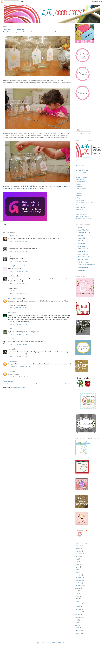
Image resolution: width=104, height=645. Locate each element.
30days (80, 227)
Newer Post (6, 384)
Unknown (10, 361)
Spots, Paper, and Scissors (86, 264)
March (77, 569)
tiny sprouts (81, 270)
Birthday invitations (81, 177)
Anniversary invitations (82, 168)
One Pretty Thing (83, 259)
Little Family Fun (83, 251)
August (77, 556)
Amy (9, 246)
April (76, 567)
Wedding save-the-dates (82, 216)
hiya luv (80, 240)
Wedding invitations (81, 214)
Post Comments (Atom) (18, 387)
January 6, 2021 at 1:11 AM (18, 376)
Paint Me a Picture (83, 262)
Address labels (79, 165)
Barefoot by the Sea (84, 232)
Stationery (78, 205)
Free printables (14, 226)
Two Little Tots (12, 329)
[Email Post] (4, 224)
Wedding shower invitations (83, 219)
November (78, 553)
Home (37, 384)
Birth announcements (81, 175)
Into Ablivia (81, 243)
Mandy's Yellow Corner (85, 257)
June (76, 561)
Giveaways (78, 186)
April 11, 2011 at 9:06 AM (17, 241)
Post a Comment (8, 381)
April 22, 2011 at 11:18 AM (18, 356)
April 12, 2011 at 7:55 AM (17, 308)
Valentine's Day (79, 212)
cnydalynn (11, 312)
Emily (9, 256)
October (77, 583)
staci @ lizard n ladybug (15, 298)
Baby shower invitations (82, 170)
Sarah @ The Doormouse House (17, 236)
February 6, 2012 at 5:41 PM (19, 366)
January (77, 548)
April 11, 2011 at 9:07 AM (17, 251)
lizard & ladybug (83, 254)
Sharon (10, 349)
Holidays (78, 198)
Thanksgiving (79, 209)
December (78, 551)
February (78, 546)
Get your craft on (26, 226)
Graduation (78, 191)
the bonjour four (83, 267)
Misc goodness (79, 200)
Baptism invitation (80, 172)
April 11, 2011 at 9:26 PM (17, 293)
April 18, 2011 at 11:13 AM (18, 334)
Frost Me (80, 235)
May (76, 564)
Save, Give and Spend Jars (14, 29)
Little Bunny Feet (83, 249)
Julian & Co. (81, 246)
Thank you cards (80, 207)
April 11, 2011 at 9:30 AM (17, 261)
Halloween (78, 195)
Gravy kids (37, 226)
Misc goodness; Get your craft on (85, 202)
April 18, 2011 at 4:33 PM (17, 344)
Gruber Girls (81, 238)
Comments (81, 133)
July (76, 559)
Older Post (68, 384)
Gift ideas (78, 184)
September (78, 585)
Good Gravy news (80, 189)
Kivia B (10, 371)
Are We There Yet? (83, 230)
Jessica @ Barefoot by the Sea (17, 266)
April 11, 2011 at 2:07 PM (17, 283)
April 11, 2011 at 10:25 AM (18, 271)
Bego (9, 339)
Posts (80, 130)
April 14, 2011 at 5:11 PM (17, 324)
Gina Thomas (12, 276)
